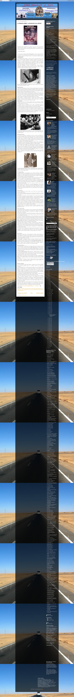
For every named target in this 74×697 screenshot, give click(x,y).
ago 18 (50, 312)
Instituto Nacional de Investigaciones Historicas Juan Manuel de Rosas (51, 475)
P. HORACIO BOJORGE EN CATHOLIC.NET (51, 519)
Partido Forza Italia (50, 537)
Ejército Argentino (49, 438)
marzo (49, 343)
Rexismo (48, 570)
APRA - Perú (49, 366)
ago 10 (50, 325)
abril (49, 342)
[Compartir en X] (19, 287)
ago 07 (50, 329)
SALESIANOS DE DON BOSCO (52, 572)
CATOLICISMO (49, 390)
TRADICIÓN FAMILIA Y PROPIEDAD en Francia (50, 594)
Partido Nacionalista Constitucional (50, 542)
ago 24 (50, 304)
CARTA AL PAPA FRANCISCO (53, 155)
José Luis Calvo (29, 289)
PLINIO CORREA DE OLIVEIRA (52, 549)
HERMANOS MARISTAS (50, 464)
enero (49, 346)
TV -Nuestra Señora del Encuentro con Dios (50, 596)
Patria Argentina (49, 548)
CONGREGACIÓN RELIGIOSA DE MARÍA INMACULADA (51, 419)
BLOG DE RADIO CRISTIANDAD (49, 386)
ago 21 (50, 308)
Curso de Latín (49, 432)
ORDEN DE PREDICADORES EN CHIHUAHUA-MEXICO (51, 517)
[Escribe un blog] (18, 287)
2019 (48, 275)
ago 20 (50, 309)
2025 (48, 270)
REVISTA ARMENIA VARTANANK (50, 568)
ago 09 (50, 326)
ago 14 (50, 320)
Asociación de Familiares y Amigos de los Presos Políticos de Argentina (51, 383)
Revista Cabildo (49, 569)
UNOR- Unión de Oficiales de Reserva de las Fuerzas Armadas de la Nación (52, 607)
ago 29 (50, 298)
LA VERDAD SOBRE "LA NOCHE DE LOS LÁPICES (29, 23)
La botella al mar (49, 484)
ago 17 (50, 313)
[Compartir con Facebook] (20, 287)
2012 (48, 284)
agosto (49, 294)
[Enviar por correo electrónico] (17, 287)
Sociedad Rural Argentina (50, 584)
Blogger (42, 689)
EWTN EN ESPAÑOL (50, 445)
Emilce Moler (22, 288)
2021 (48, 273)
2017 (48, 278)
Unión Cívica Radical (50, 599)
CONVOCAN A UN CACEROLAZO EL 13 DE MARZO (54, 146)
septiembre (50, 293)
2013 (48, 283)
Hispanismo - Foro (49, 465)
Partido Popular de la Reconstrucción (50, 544)
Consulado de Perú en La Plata (51, 422)
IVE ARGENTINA (49, 479)
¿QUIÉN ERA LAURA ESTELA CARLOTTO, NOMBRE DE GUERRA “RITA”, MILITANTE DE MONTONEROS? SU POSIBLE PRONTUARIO (51, 164)
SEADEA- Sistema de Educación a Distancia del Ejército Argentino (52, 578)
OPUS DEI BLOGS (50, 511)
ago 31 (50, 295)
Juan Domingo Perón (35, 289)
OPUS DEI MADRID (50, 513)
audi (48, 24)
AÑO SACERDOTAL (50, 365)
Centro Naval (49, 393)
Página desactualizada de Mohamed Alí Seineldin (51, 527)
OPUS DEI (48, 509)
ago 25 (50, 303)
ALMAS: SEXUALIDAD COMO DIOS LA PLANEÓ (51, 363)
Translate (53, 118)
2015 (48, 280)
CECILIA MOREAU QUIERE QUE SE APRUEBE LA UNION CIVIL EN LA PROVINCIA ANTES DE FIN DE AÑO (52, 137)
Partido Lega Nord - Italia (50, 540)
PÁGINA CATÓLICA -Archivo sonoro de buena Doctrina (51, 525)
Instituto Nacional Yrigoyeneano (51, 478)
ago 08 (50, 328)
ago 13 (50, 321)
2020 (48, 274)
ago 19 (50, 311)
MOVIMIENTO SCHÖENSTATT (51, 504)
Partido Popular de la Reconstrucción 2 (50, 546)
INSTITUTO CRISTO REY (51, 469)
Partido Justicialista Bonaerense (52, 539)
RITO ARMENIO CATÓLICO (51, 571)
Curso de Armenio (49, 431)
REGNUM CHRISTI (50, 565)
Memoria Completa (50, 494)
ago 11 (50, 324)
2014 (48, 282)
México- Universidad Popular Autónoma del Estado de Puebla (52, 498)
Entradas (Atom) (24, 295)
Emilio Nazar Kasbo (28, 288)
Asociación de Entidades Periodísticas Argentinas (50, 381)
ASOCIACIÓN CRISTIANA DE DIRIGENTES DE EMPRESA (51, 375)
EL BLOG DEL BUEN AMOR (51, 439)
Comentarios (49, 264)
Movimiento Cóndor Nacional (51, 499)
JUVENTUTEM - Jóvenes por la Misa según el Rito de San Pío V (52, 483)
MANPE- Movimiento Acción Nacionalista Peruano (51, 493)
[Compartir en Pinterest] (21, 287)
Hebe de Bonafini (38, 288)
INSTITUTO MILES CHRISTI (51, 472)
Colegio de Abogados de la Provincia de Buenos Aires (51, 404)
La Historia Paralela (50, 485)
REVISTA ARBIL (49, 566)
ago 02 (50, 335)
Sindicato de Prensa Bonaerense (52, 581)
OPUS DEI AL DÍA (50, 510)
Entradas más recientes (22, 293)
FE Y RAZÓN (49, 448)
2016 (48, 279)
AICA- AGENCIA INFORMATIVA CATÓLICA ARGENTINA (52, 362)
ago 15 (50, 319)
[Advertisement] (60, 653)
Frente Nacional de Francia (51, 451)
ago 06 (50, 330)
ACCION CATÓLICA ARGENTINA (50, 356)
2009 (48, 288)
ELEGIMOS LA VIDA (50, 442)
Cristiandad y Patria (50, 425)
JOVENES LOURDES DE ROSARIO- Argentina (51, 481)
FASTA (48, 446)
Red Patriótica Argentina (50, 562)
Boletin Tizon (49, 387)
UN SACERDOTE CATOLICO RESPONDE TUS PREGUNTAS (52, 598)
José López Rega (24, 289)
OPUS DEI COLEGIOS (50, 512)
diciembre (49, 289)
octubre (49, 292)
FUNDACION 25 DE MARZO (51, 455)
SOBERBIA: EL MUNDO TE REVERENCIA (53, 191)
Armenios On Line (49, 371)
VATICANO (48, 610)
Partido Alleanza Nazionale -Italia (52, 534)
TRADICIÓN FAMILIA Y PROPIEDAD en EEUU (50, 592)
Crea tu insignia (48, 220)
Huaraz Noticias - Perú (50, 466)
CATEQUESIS (49, 388)
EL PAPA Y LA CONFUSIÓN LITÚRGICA (53, 174)
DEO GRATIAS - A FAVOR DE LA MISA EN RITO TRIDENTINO (52, 435)
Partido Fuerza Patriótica (50, 538)
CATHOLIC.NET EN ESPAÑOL (51, 389)
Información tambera (50, 467)
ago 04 (50, 333)
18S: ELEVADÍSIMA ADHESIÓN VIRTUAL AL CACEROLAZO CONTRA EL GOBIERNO (51, 200)
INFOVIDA (48, 468)
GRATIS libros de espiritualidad (51, 460)
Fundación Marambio (50, 458)
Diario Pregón (50, 618)
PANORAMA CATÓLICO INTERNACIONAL (50, 530)
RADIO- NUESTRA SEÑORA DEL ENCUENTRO (51, 558)
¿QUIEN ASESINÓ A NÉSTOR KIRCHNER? (54, 209)
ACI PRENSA (49, 360)
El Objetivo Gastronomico (51, 110)
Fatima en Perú (49, 447)
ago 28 (50, 299)
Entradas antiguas (40, 293)
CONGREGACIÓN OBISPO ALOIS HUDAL (51, 417)
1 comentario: (37, 285)
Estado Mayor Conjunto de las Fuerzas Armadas (51, 444)
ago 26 (50, 302)
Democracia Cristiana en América (52, 433)
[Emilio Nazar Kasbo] (46, 219)
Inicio (32, 293)
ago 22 (50, 307)
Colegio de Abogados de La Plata (52, 403)
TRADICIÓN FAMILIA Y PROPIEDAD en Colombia (51, 591)
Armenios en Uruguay (50, 370)
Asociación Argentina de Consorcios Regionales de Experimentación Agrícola (51, 373)
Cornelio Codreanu (49, 424)
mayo (49, 341)
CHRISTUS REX (49, 394)
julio (49, 338)
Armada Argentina (49, 369)
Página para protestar (50, 528)
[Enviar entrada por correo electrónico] (40, 285)
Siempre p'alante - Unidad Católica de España (51, 580)
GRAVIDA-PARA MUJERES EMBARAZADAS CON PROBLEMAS (51, 462)
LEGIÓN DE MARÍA (50, 486)
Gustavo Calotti (33, 288)
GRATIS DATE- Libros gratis (51, 459)
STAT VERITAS (49, 587)
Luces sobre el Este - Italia (51, 491)
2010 (48, 287)
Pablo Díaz (21, 290)
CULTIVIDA (48, 430)
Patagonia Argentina (50, 547)
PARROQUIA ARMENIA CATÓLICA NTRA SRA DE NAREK (51, 532)
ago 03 (50, 334)
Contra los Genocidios (50, 423)
